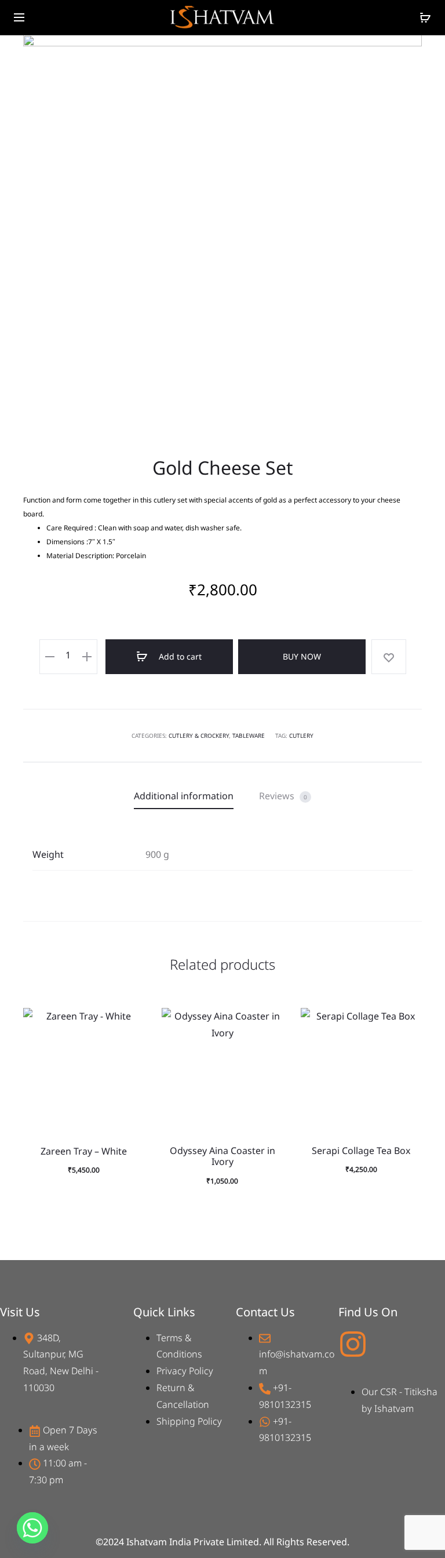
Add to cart (179, 656)
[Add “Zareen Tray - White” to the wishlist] (129, 1022)
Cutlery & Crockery (199, 735)
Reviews (283, 795)
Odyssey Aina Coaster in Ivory (222, 1156)
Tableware (248, 735)
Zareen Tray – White (84, 1151)
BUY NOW (302, 656)
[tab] (183, 796)
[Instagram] (352, 1344)
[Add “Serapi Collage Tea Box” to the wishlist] (407, 1022)
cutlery (301, 735)
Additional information (184, 795)
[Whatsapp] (32, 1528)
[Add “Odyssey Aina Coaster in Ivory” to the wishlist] (268, 1022)
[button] (129, 1045)
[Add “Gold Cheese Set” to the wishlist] (388, 656)
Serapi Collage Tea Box (361, 1150)
